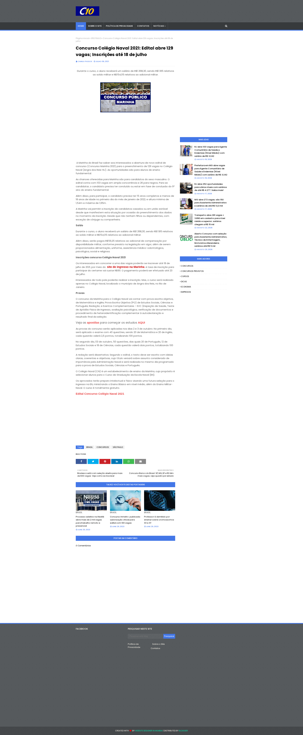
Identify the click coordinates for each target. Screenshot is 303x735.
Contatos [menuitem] (143, 25)
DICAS (184, 281)
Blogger (183, 730)
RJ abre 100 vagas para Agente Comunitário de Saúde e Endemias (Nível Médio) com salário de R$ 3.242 (210, 151)
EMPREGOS (186, 292)
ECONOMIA (186, 286)
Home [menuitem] (81, 25)
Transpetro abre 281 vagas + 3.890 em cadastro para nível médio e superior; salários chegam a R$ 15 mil (209, 220)
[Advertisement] (125, 135)
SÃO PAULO (96, 38)
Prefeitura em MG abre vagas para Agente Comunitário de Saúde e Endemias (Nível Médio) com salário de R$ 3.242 (210, 170)
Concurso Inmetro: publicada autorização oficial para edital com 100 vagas (125, 519)
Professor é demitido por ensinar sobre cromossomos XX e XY (159, 519)
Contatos (155, 648)
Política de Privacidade (134, 646)
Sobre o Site (158, 644)
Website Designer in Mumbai (149, 730)
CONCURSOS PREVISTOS (192, 271)
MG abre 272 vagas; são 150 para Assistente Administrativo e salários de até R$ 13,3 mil (210, 202)
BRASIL (89, 447)
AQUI (141, 322)
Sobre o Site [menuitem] (95, 25)
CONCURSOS (103, 447)
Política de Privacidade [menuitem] (119, 25)
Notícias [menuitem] (158, 25)
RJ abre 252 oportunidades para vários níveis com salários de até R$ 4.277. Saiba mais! (210, 187)
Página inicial (82, 38)
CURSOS (185, 276)
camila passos (85, 61)
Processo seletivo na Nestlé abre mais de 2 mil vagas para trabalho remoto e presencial (90, 521)
